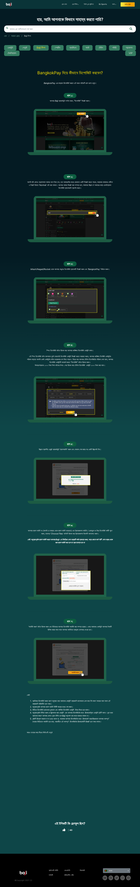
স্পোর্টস (57, 47)
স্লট (87, 47)
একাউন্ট (10, 47)
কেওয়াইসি (67, 870)
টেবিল (101, 47)
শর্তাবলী (51, 875)
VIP (130, 53)
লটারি (114, 47)
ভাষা (113, 4)
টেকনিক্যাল (12, 53)
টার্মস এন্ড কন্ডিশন (89, 4)
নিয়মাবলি (82, 870)
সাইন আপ (128, 4)
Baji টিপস (27, 36)
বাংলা (110, 870)
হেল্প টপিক (74, 4)
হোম (5, 36)
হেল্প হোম (64, 4)
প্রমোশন (129, 47)
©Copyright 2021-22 (23, 880)
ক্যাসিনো (73, 47)
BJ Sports (103, 4)
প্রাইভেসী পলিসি (53, 870)
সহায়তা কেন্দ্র (15, 36)
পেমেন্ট (24, 47)
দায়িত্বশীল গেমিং (69, 875)
